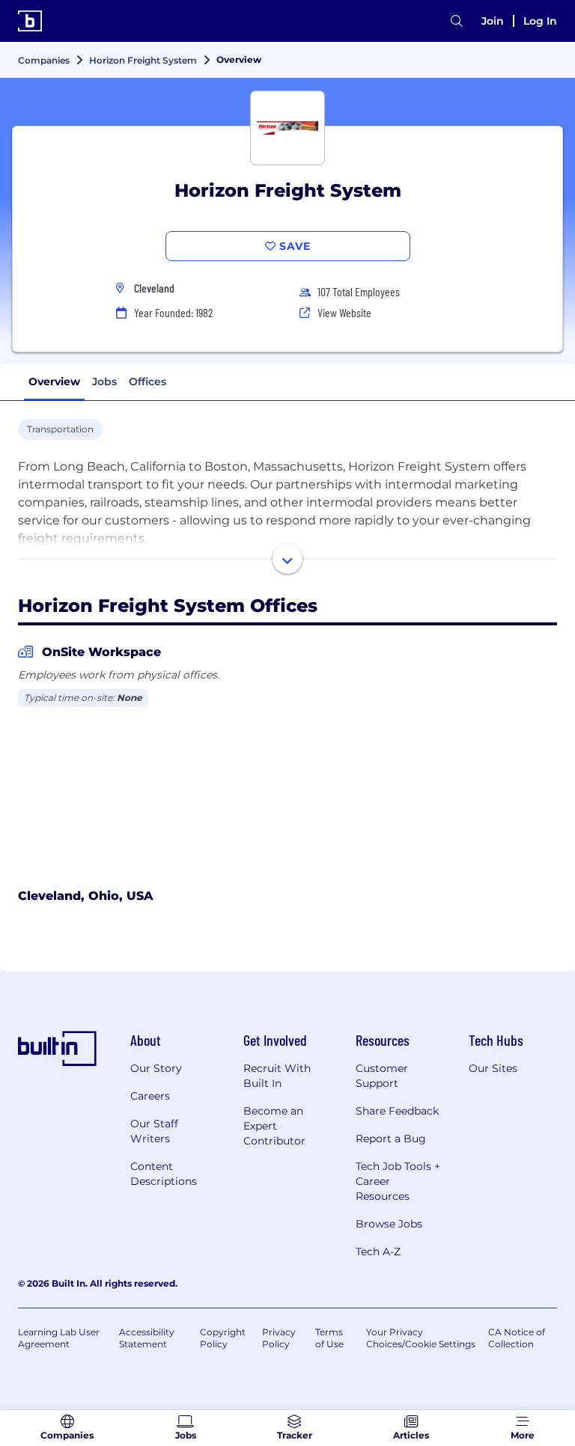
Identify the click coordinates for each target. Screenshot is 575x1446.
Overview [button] (54, 381)
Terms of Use (329, 1338)
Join (492, 21)
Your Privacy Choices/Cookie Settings (420, 1338)
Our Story (156, 1068)
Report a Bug (391, 1138)
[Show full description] (287, 559)
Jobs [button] (104, 381)
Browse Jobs (389, 1224)
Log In (540, 21)
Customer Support (382, 1075)
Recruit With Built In (277, 1075)
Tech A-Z (378, 1251)
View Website (344, 312)
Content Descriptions (163, 1173)
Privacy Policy (279, 1338)
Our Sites (493, 1068)
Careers (150, 1096)
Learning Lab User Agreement (59, 1338)
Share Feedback (397, 1111)
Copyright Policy (223, 1338)
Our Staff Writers (154, 1131)
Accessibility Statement (146, 1338)
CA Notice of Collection (516, 1338)
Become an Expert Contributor (274, 1126)
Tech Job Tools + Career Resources (398, 1181)
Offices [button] (147, 381)
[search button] (456, 21)
